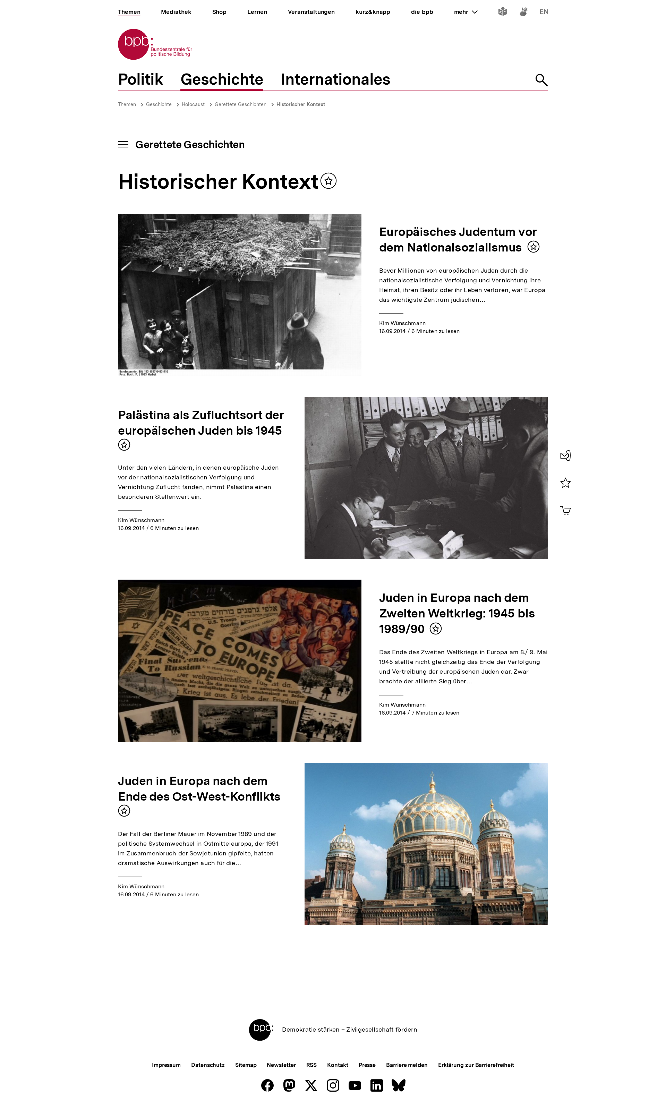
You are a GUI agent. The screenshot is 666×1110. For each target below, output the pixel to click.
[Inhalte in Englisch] (544, 13)
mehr (466, 11)
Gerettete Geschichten (240, 104)
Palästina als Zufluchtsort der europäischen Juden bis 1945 (201, 423)
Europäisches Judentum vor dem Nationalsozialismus (458, 239)
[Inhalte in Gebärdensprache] (523, 13)
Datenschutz (208, 1065)
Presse (367, 1065)
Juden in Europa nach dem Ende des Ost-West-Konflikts (199, 789)
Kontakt (337, 1065)
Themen (127, 104)
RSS (311, 1065)
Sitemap (245, 1065)
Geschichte (159, 104)
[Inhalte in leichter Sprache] (502, 13)
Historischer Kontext (300, 104)
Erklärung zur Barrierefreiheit (476, 1065)
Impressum (166, 1065)
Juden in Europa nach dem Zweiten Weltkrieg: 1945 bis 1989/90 (457, 613)
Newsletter (281, 1065)
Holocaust (193, 104)
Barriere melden (407, 1065)
